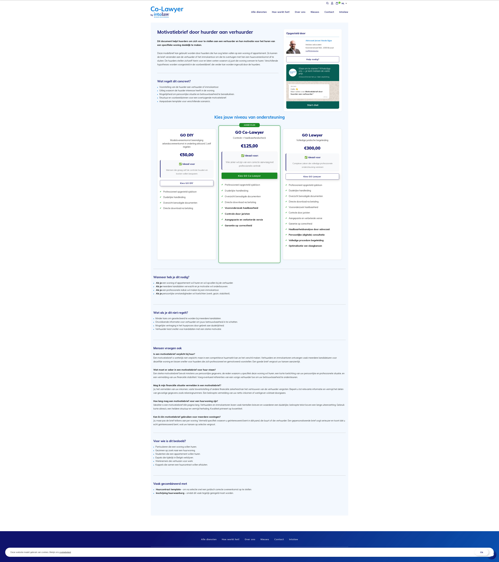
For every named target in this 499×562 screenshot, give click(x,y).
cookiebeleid (65, 552)
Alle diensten (259, 12)
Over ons (300, 12)
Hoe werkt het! (281, 12)
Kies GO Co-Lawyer (249, 175)
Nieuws (315, 12)
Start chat (312, 105)
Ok (481, 552)
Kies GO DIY (186, 183)
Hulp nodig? (312, 59)
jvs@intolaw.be (312, 51)
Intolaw (343, 12)
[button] (186, 194)
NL (343, 3)
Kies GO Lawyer (312, 176)
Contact (329, 12)
